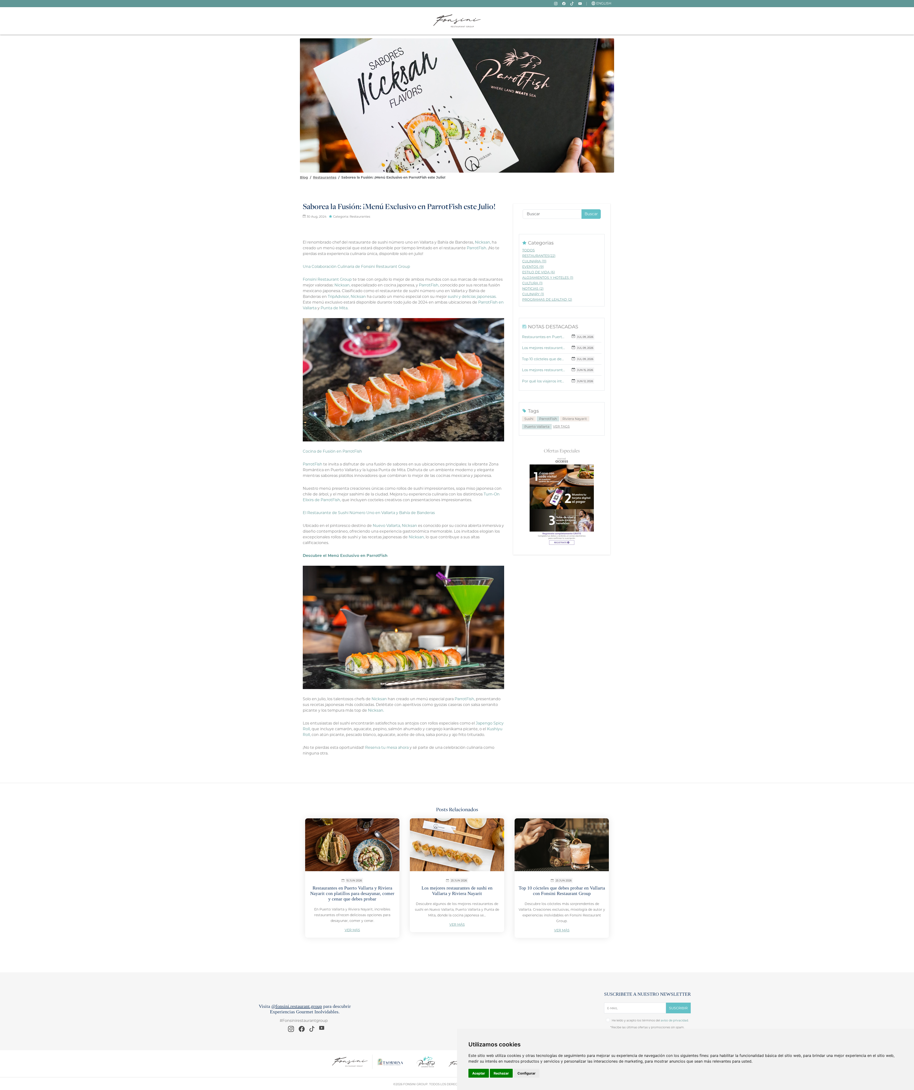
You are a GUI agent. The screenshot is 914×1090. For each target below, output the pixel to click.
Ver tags (561, 426)
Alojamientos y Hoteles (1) (547, 277)
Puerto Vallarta (536, 427)
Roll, (307, 729)
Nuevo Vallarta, (387, 525)
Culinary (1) (533, 294)
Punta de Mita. (334, 308)
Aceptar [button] (478, 1073)
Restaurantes (324, 177)
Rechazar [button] (501, 1073)
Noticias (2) (533, 288)
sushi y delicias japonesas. (472, 296)
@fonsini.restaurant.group (296, 1006)
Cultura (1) (532, 283)
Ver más (352, 930)
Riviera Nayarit (574, 419)
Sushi (528, 419)
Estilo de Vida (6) (538, 272)
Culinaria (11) (534, 261)
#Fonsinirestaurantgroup (304, 1020)
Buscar (591, 214)
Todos (528, 250)
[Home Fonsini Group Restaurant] (457, 20)
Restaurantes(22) (539, 256)
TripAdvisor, (339, 296)
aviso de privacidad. (675, 1020)
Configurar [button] (526, 1073)
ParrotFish (548, 419)
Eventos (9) (533, 267)
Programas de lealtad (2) (547, 299)
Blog (304, 177)
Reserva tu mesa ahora (387, 747)
